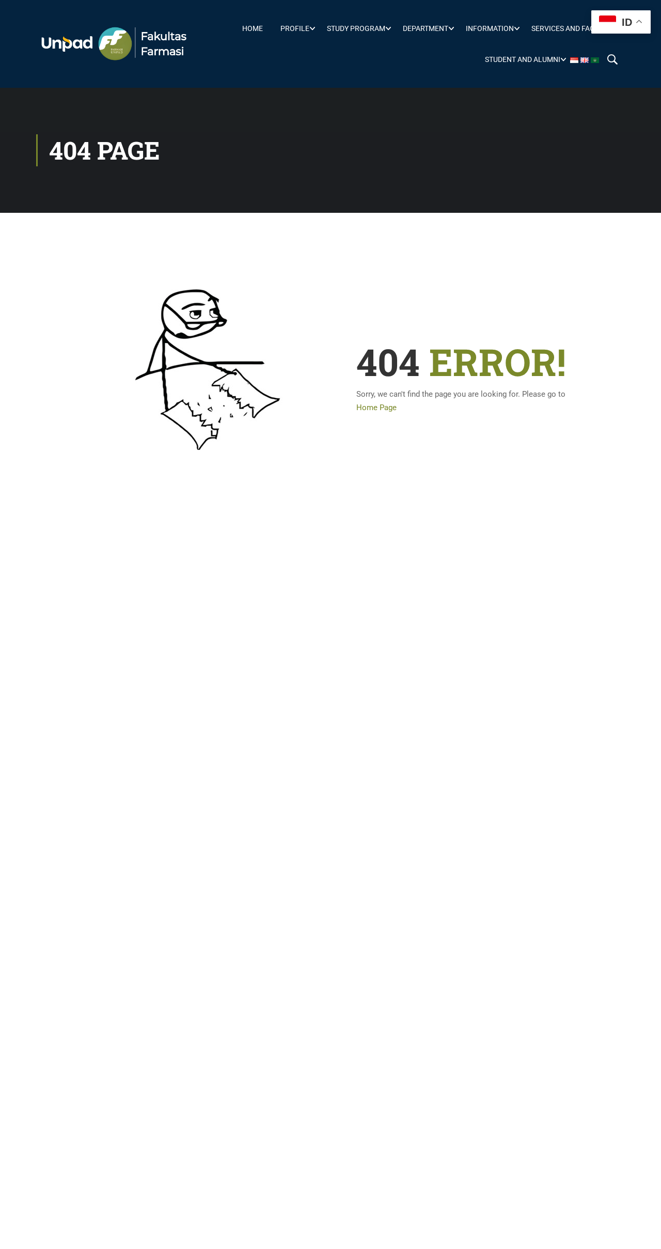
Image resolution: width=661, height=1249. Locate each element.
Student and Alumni (522, 59)
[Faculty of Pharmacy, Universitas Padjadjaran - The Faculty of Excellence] (113, 44)
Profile (294, 28)
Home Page (376, 407)
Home (252, 28)
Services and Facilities (574, 28)
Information (490, 28)
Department (425, 28)
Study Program (356, 28)
